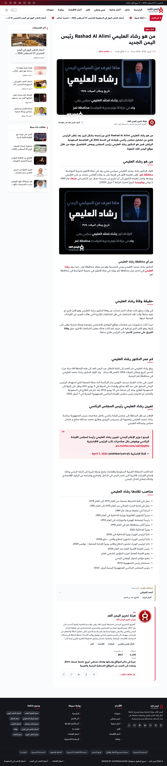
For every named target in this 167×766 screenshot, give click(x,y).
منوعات (50, 9)
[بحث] (6, 10)
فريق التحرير (96, 752)
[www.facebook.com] (86, 674)
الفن (88, 9)
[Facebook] (34, 3)
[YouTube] (24, 3)
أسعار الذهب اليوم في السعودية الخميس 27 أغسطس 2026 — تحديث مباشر (100, 18)
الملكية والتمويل (56, 752)
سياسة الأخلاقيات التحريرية (77, 752)
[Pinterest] (15, 3)
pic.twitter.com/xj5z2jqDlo (132, 445)
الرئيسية (138, 9)
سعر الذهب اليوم (32, 734)
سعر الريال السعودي (30, 718)
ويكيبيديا (140, 182)
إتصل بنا (75, 729)
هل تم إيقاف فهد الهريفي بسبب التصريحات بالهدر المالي (21, 184)
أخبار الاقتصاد (75, 9)
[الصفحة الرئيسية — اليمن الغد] (155, 10)
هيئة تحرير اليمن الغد (137, 121)
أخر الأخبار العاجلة (72, 724)
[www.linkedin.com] (79, 674)
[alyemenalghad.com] (71, 674)
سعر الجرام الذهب (31, 713)
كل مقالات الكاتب (126, 674)
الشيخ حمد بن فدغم (131, 597)
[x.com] (94, 674)
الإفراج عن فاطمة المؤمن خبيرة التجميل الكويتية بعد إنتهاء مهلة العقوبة (21, 161)
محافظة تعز (146, 174)
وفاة (15, 729)
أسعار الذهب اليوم (14, 713)
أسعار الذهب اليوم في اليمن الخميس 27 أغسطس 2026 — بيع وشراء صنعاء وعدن (29, 53)
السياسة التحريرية (71, 739)
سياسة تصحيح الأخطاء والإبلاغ (117, 752)
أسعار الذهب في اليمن (30, 729)
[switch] (13, 10)
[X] (29, 3)
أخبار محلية (115, 9)
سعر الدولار (14, 718)
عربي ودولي (99, 9)
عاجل (127, 9)
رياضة (61, 9)
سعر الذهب (17, 734)
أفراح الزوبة (147, 597)
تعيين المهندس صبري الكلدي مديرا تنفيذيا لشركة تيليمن (23, 172)
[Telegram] (10, 3)
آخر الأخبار (75, 718)
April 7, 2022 (100, 453)
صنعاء (73, 178)
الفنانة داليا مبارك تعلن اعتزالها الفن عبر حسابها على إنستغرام (22, 98)
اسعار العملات (73, 734)
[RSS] (5, 3)
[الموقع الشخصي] (64, 674)
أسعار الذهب (16, 724)
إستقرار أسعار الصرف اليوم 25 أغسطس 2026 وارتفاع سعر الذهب (22, 149)
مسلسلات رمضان (31, 724)
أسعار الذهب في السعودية (15, 761)
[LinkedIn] (20, 3)
